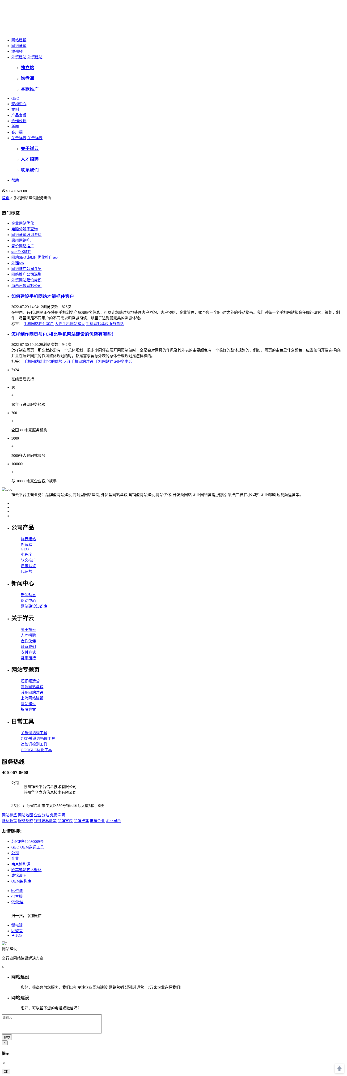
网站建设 (18, 40)
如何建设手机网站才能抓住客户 (42, 296)
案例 (15, 109)
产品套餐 (18, 115)
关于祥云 (18, 138)
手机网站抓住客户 (39, 324)
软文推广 (28, 560)
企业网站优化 (22, 223)
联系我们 (28, 647)
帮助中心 (28, 601)
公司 (15, 853)
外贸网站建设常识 (26, 280)
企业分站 (41, 815)
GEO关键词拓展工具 (38, 739)
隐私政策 (9, 821)
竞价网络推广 (22, 246)
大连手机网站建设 (70, 324)
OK (6, 1071)
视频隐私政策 (45, 821)
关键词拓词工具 (34, 733)
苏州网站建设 (32, 692)
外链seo (17, 263)
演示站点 (28, 566)
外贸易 (26, 545)
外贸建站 (18, 57)
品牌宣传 (65, 821)
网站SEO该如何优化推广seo (34, 257)
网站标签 (9, 815)
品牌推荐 (81, 821)
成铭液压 (18, 876)
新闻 (15, 126)
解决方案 (28, 709)
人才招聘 (28, 635)
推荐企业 (97, 821)
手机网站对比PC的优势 (43, 362)
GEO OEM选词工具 (27, 847)
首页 (5, 198)
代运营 (26, 572)
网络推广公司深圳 (26, 274)
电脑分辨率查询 (24, 229)
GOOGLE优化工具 (36, 750)
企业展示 (113, 821)
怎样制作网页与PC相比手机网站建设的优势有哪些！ (63, 334)
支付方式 (28, 652)
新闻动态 (28, 595)
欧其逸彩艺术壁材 (26, 870)
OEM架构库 (21, 881)
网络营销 (18, 46)
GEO (15, 98)
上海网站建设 (32, 698)
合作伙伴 (18, 121)
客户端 (17, 132)
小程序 (26, 555)
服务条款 (25, 821)
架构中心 (18, 104)
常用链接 (28, 658)
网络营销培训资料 (26, 235)
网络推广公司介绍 (26, 269)
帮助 (15, 180)
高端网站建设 (32, 687)
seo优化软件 (21, 252)
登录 (36, 191)
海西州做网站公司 (26, 286)
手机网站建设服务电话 (105, 324)
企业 (15, 859)
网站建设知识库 (34, 606)
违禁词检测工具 (34, 744)
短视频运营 (30, 681)
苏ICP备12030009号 (27, 842)
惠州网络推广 (22, 240)
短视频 (17, 51)
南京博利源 (20, 864)
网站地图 (25, 815)
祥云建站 (28, 539)
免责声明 (57, 815)
